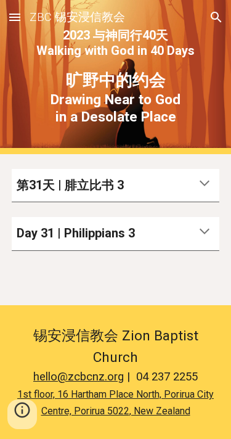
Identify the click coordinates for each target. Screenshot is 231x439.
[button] (15, 17)
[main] (116, 77)
